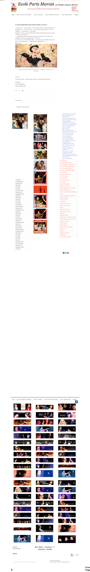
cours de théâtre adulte (20, 85)
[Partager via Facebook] (16, 90)
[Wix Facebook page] (76, 401)
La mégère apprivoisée (67, 122)
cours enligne (65, 140)
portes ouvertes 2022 (67, 158)
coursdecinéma (71, 140)
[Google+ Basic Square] (68, 253)
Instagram (41, 549)
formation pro (65, 149)
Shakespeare (72, 125)
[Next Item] (25, 121)
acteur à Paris (65, 127)
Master (74, 122)
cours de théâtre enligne (67, 139)
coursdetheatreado (66, 142)
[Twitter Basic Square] (66, 253)
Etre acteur (74, 119)
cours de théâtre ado (20, 84)
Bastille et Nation (66, 116)
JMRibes (68, 121)
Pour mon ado (68, 124)
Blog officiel (39, 547)
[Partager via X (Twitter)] (19, 90)
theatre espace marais (30, 79)
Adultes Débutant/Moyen (67, 115)
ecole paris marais (19, 79)
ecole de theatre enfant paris (68, 145)
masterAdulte (65, 154)
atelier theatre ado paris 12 (68, 130)
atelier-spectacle (66, 131)
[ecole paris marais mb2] (12, 570)
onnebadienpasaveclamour (72, 155)
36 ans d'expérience (66, 113)
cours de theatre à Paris (67, 134)
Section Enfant (65, 125)
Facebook (48, 547)
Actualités (73, 113)
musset (63, 155)
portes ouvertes (65, 157)
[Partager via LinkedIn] (23, 90)
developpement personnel (43, 79)
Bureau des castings (66, 118)
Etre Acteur (17, 82)
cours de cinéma (73, 131)
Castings (73, 118)
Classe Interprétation (67, 119)
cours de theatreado (66, 136)
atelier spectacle (65, 128)
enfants (71, 148)
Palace (63, 124)
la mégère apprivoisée (67, 152)
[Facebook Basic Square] (63, 253)
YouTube (49, 549)
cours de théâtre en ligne (67, 137)
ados (69, 127)
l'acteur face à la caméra (67, 151)
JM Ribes (64, 121)
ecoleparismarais (66, 148)
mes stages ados (72, 154)
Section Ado (74, 124)
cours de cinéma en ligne (67, 133)
